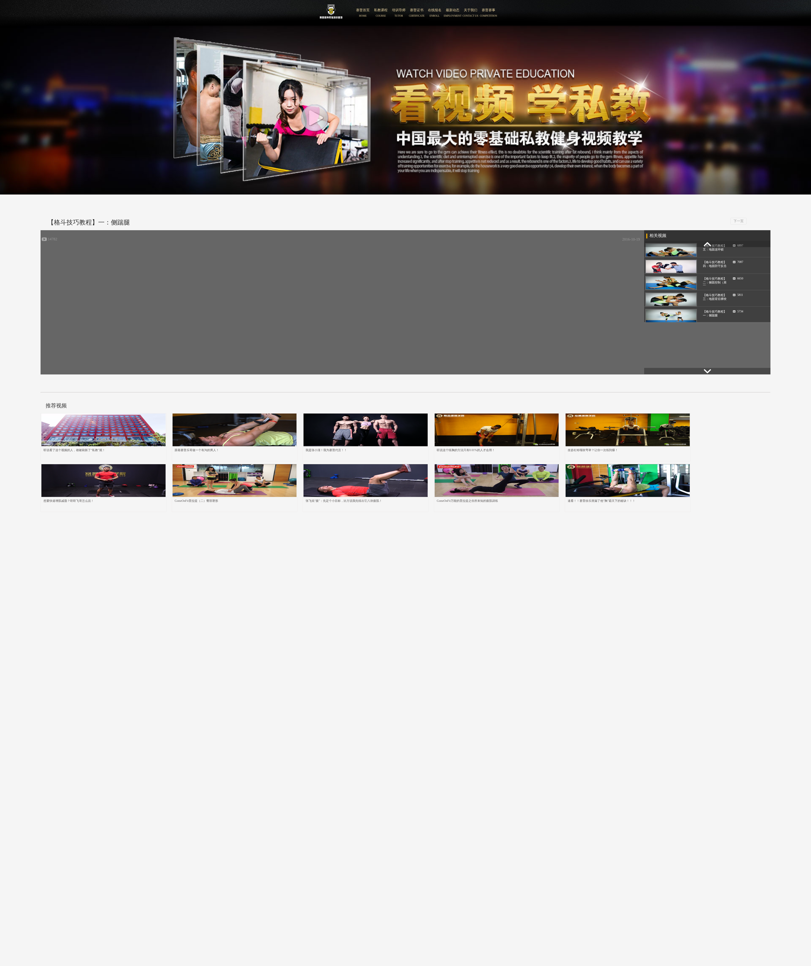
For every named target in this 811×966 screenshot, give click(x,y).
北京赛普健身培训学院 (331, 13)
